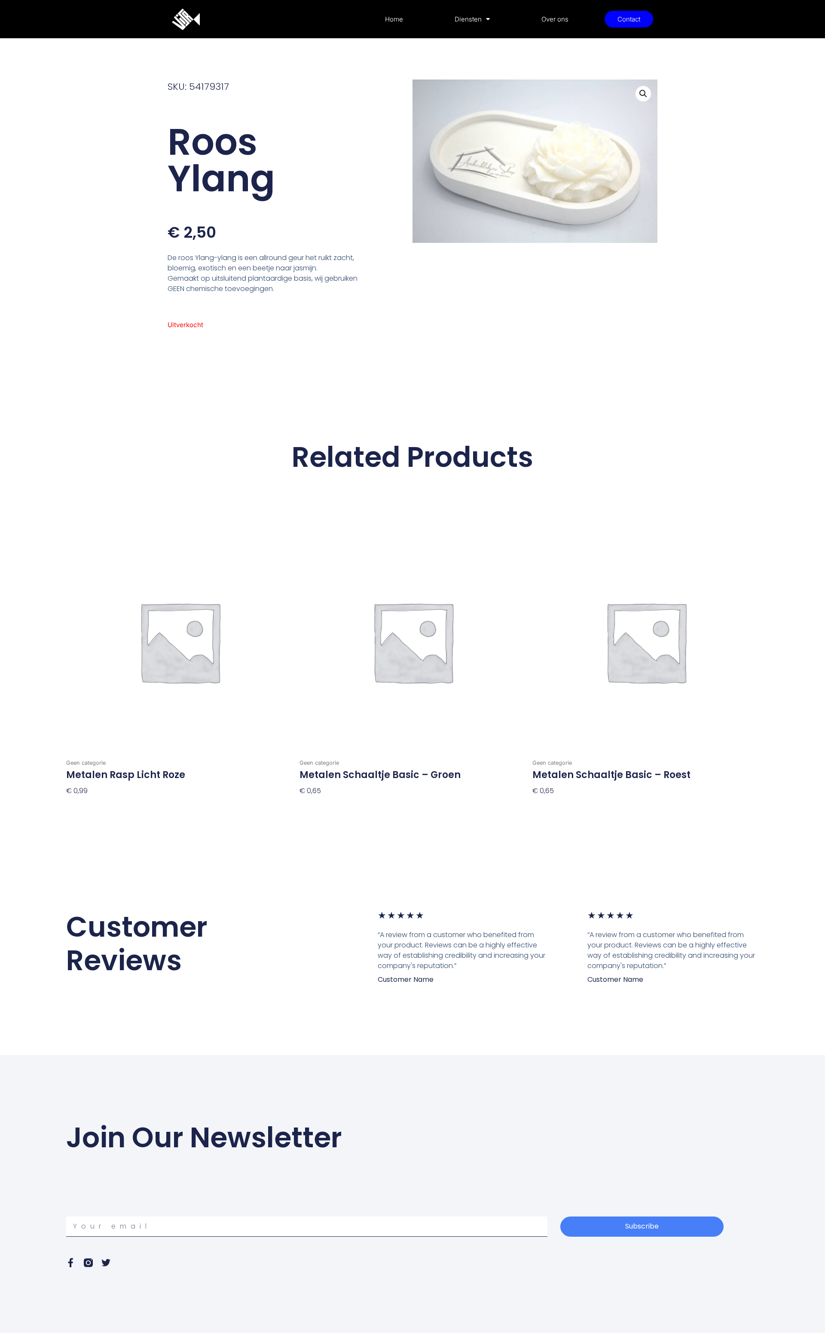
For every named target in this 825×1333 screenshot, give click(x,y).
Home (394, 19)
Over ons (554, 19)
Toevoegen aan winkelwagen (117, 804)
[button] (643, 93)
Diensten (468, 19)
